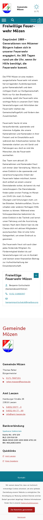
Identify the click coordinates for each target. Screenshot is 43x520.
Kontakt (21, 477)
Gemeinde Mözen (22, 8)
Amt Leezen (10, 456)
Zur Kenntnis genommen (21, 510)
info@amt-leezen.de (15, 414)
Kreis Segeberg (11, 461)
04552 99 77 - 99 (14, 410)
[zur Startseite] (7, 8)
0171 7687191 (13, 378)
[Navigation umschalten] (4, 20)
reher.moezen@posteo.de (18, 381)
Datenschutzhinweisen (29, 503)
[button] (21, 275)
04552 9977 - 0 (14, 407)
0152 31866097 (17, 294)
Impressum (22, 517)
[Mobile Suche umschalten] (12, 20)
